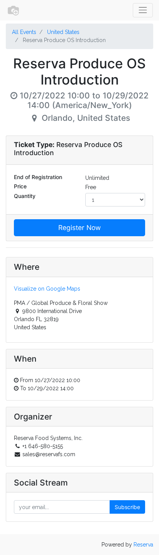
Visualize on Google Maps (47, 289)
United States (63, 32)
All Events (24, 32)
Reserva (143, 544)
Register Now (79, 227)
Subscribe (127, 507)
